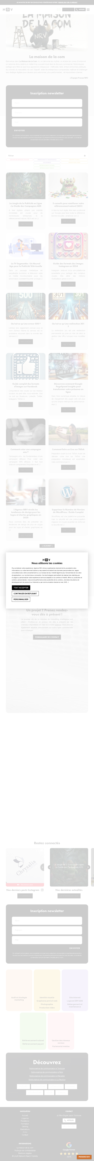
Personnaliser (21, 599)
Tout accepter (21, 588)
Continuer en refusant (25, 593)
